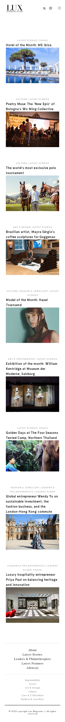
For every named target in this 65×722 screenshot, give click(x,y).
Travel (43, 40)
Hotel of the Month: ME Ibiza (29, 45)
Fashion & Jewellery (33, 291)
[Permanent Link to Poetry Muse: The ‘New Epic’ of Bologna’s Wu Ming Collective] (32, 146)
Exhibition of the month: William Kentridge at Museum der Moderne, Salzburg (31, 369)
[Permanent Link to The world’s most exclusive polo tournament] (32, 210)
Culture (21, 99)
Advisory (33, 667)
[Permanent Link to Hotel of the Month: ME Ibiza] (32, 82)
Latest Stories (27, 40)
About (32, 650)
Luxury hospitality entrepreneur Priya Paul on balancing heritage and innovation (31, 580)
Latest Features (33, 663)
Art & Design (21, 227)
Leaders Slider (44, 491)
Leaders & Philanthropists (26, 566)
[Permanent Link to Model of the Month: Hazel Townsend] (32, 342)
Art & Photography (21, 359)
